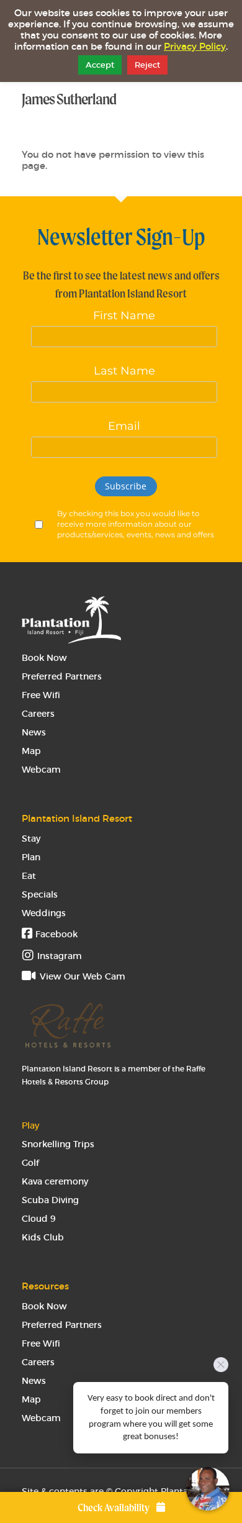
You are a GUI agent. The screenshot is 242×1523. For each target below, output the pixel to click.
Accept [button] (100, 65)
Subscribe (125, 486)
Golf (30, 1162)
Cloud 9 (39, 1218)
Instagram (59, 956)
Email (124, 426)
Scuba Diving (50, 1200)
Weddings (44, 913)
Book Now (44, 657)
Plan (31, 857)
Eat (29, 875)
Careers (38, 713)
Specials (40, 894)
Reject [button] (147, 65)
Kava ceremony (55, 1181)
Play (30, 1125)
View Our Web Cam (81, 976)
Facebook (55, 934)
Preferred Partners (62, 676)
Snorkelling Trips (58, 1144)
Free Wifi (41, 695)
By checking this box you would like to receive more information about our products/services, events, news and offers (135, 524)
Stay (31, 838)
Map (31, 751)
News (34, 732)
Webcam (41, 769)
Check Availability (114, 1507)
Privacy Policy (195, 46)
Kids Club (43, 1237)
